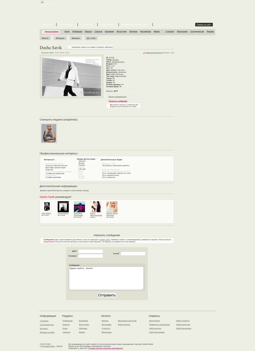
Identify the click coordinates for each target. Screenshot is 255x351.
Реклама (210, 31)
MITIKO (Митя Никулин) (112, 214)
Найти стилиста (183, 321)
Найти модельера (183, 328)
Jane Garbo (46, 213)
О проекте (170, 31)
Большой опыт (118, 62)
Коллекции (109, 31)
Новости (88, 31)
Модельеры (106, 24)
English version (49, 4)
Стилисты (86, 24)
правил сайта (104, 240)
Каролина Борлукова (78, 214)
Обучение (133, 31)
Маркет (157, 31)
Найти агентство (183, 325)
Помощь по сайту (204, 25)
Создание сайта (48, 346)
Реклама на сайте (47, 332)
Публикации (77, 31)
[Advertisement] (128, 7)
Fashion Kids (163, 24)
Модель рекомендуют (117, 97)
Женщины (60, 38)
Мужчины (76, 38)
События (98, 31)
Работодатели (124, 325)
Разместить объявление (159, 325)
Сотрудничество (197, 31)
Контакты (44, 329)
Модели (46, 24)
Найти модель (155, 328)
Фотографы (65, 24)
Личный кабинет (52, 32)
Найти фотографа (157, 332)
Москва (115, 60)
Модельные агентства (135, 24)
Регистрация (182, 31)
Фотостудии (122, 31)
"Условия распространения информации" (105, 348)
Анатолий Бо (63, 213)
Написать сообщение (118, 101)
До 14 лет (91, 38)
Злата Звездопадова (96, 214)
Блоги (67, 31)
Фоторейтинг (145, 31)
